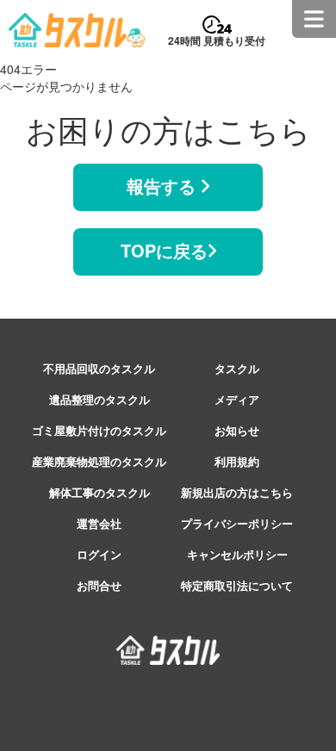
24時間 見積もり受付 (216, 40)
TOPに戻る (164, 250)
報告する (164, 185)
